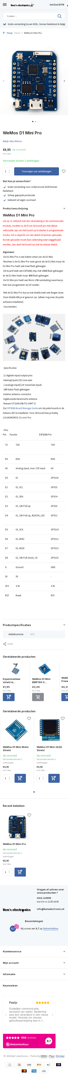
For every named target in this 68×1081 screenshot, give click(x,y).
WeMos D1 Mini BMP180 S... (41, 680)
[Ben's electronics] (29, 4)
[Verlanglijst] (64, 172)
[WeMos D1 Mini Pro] (17, 827)
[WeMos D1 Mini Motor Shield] (17, 730)
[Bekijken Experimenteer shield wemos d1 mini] (15, 669)
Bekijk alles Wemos (12, 141)
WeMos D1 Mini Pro (14, 843)
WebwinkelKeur (50, 928)
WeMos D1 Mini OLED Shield (49, 748)
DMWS (44, 1056)
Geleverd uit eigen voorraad (22, 200)
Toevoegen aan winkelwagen (36, 171)
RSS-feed (60, 1056)
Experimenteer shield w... (11, 680)
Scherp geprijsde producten (21, 195)
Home (17, 32)
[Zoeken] (59, 16)
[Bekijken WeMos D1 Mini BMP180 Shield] (45, 669)
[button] (32, 121)
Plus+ (52, 1056)
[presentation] (4, 81)
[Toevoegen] (9, 697)
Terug (9, 32)
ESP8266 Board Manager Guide (22, 408)
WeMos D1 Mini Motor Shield (16, 748)
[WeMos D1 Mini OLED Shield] (51, 730)
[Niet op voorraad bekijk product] (38, 697)
